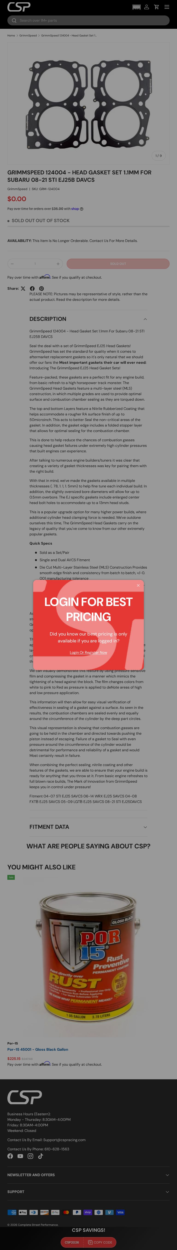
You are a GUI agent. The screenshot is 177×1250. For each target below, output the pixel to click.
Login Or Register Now (88, 652)
